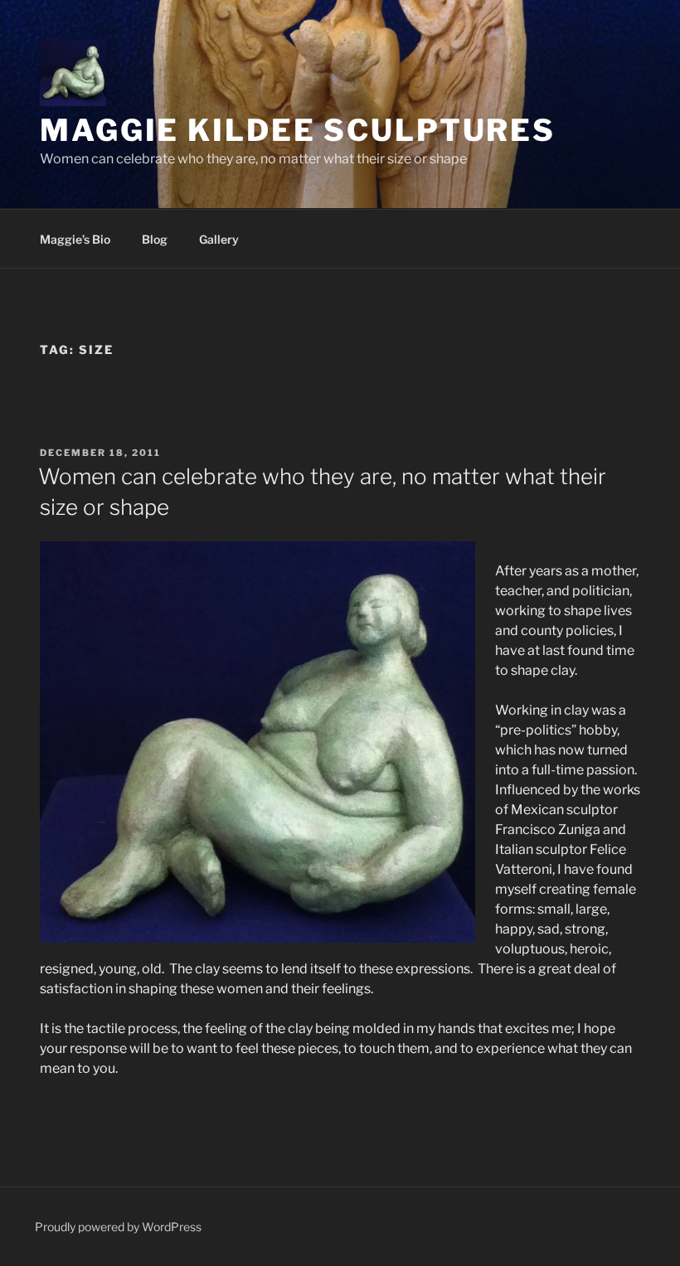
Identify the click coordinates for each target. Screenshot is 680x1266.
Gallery (219, 239)
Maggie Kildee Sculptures (298, 130)
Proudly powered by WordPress (118, 1227)
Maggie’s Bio (75, 239)
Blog (155, 239)
